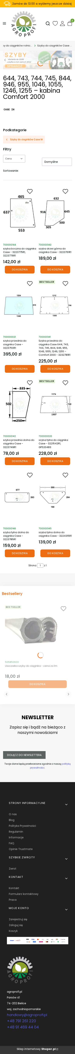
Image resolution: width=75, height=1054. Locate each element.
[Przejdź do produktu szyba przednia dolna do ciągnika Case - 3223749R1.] (19, 405)
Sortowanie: (11, 171)
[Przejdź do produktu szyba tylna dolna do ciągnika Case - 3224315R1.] (55, 497)
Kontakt (14, 888)
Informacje (16, 837)
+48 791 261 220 (21, 1021)
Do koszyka (20, 269)
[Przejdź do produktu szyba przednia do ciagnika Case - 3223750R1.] (19, 305)
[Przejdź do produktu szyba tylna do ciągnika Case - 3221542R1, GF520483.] (55, 405)
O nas (13, 814)
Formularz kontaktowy (23, 894)
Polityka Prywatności (22, 826)
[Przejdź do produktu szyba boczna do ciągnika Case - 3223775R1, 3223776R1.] (19, 213)
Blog (11, 820)
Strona (32, 565)
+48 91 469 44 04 (23, 1027)
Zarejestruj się (18, 919)
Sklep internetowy (36, 1049)
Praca (13, 900)
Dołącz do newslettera (24, 755)
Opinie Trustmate (21, 849)
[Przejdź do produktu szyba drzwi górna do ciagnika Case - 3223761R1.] (55, 213)
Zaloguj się (16, 925)
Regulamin (16, 832)
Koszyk (13, 931)
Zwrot (12, 869)
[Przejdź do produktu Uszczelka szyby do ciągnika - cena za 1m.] (37, 631)
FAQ (11, 843)
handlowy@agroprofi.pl (27, 1014)
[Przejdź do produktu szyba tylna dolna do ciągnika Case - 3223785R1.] (19, 497)
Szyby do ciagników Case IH (54, 45)
